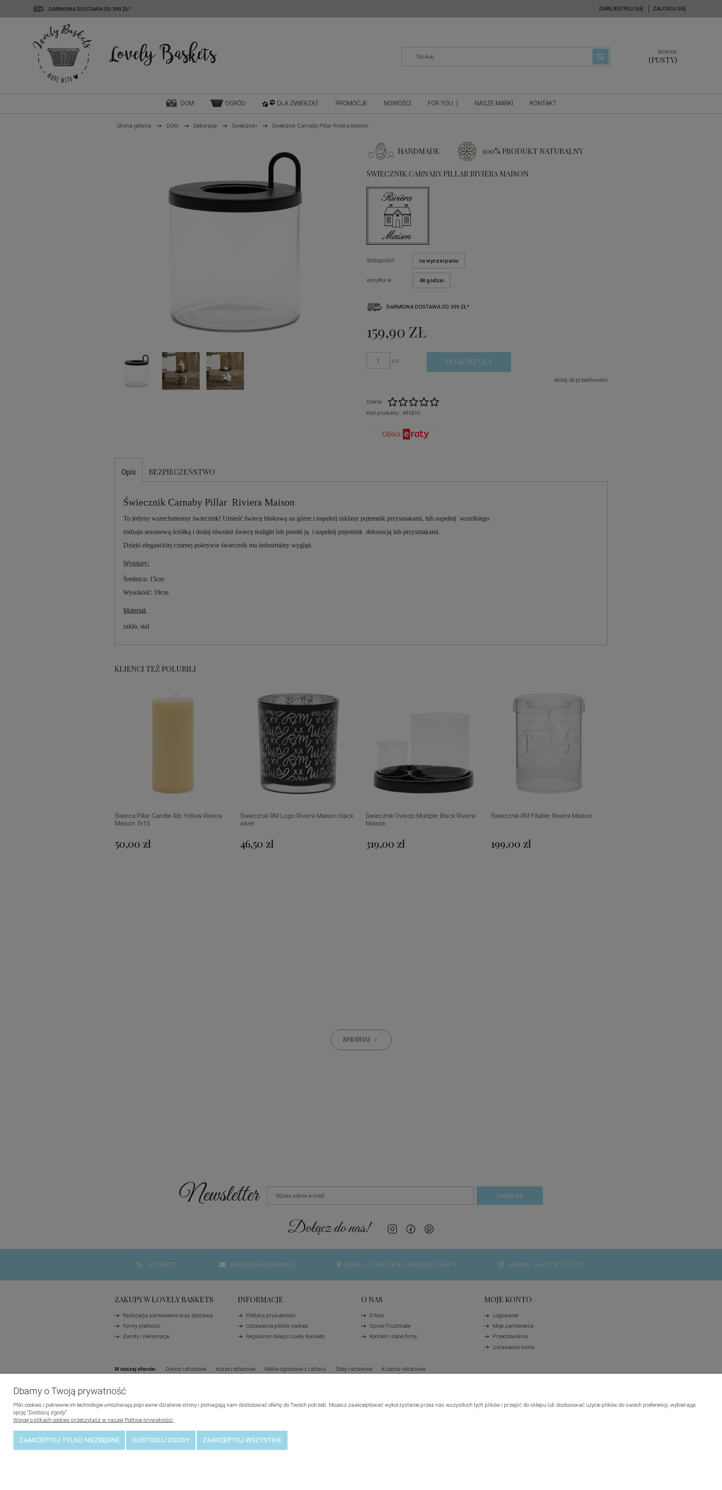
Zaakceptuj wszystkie (242, 1440)
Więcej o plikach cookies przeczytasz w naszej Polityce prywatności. (93, 1420)
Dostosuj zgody (161, 1440)
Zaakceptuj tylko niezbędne (69, 1440)
